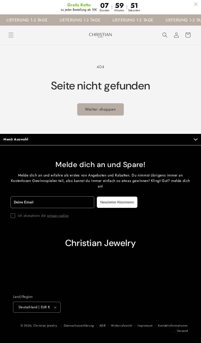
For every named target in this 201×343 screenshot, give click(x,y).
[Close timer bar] (196, 4)
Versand (182, 331)
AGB (102, 325)
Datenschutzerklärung (79, 325)
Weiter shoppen (100, 109)
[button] (11, 35)
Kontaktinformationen (173, 325)
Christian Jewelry (45, 325)
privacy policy (58, 215)
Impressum (145, 325)
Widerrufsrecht (121, 325)
